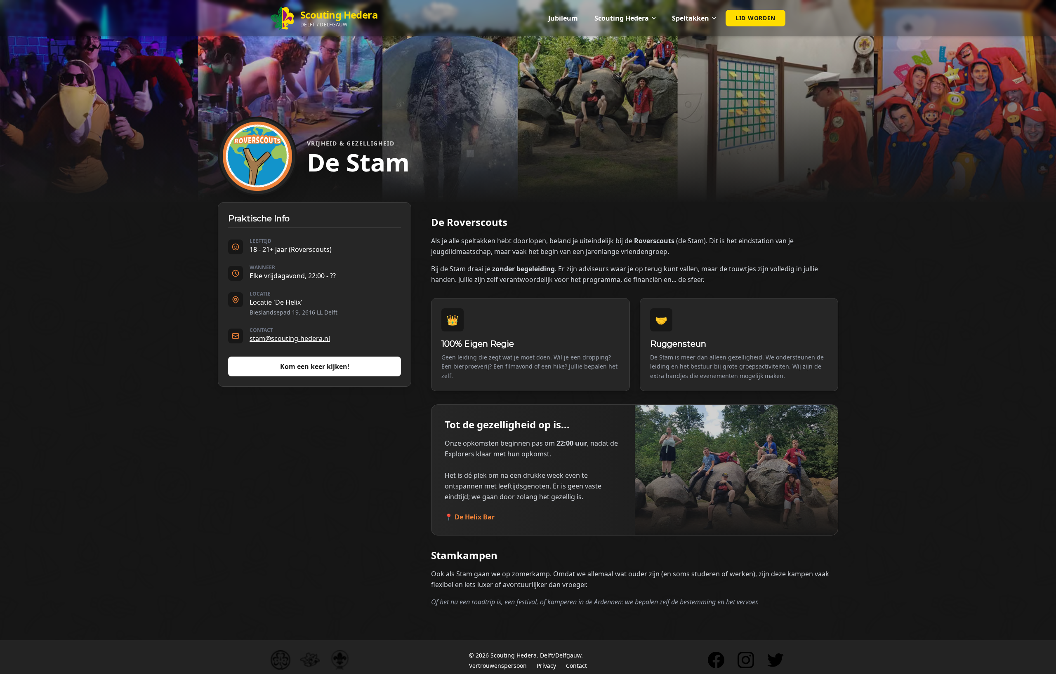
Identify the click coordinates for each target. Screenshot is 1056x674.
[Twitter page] (775, 660)
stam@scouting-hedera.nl (290, 338)
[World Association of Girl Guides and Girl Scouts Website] (280, 660)
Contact (576, 665)
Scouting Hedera (513, 655)
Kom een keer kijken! (314, 366)
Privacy (546, 665)
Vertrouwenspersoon (498, 665)
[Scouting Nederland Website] (310, 660)
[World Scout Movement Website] (340, 660)
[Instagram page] (746, 660)
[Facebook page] (716, 660)
